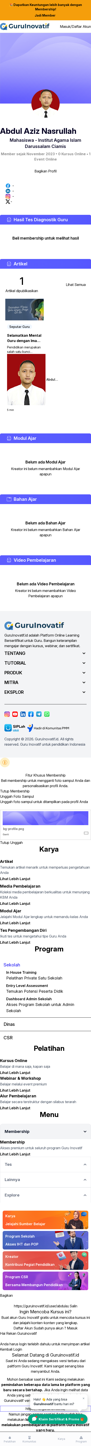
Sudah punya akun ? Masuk (56, 1328)
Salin (73, 1306)
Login (17, 1349)
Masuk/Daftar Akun (75, 26)
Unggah (16, 842)
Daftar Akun (23, 1328)
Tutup (4, 791)
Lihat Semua (76, 284)
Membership (20, 791)
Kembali (6, 1349)
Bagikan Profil (45, 171)
